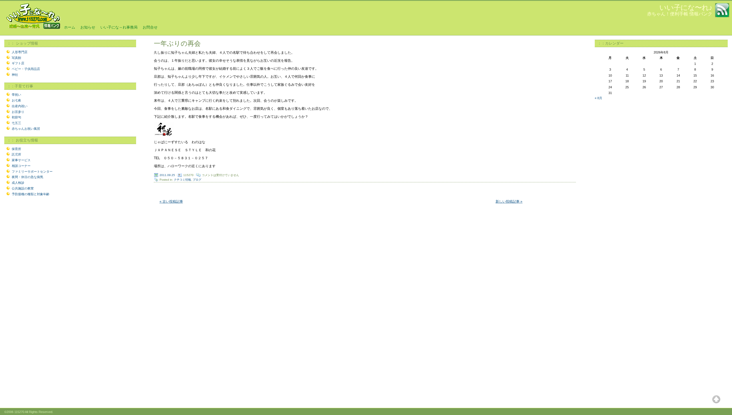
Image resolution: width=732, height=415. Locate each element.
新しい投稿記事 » (509, 201)
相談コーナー (21, 165)
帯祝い (16, 94)
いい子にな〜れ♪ (685, 7)
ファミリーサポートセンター (32, 171)
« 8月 (598, 98)
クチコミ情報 (182, 179)
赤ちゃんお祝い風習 (26, 128)
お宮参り (18, 111)
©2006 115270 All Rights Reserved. (28, 412)
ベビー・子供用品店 (26, 69)
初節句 (16, 117)
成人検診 (18, 182)
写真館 (16, 57)
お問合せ (150, 27)
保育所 (16, 149)
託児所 (16, 154)
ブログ (197, 179)
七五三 (16, 123)
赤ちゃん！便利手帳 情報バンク (679, 13)
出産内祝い (19, 106)
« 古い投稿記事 (171, 201)
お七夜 (16, 100)
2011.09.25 (167, 175)
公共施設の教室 (23, 188)
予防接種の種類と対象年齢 (30, 194)
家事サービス (21, 160)
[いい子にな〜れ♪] (32, 28)
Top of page (716, 399)
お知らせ (87, 27)
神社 (15, 74)
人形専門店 (19, 52)
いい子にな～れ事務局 (119, 27)
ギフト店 (18, 63)
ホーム (69, 27)
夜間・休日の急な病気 (27, 177)
